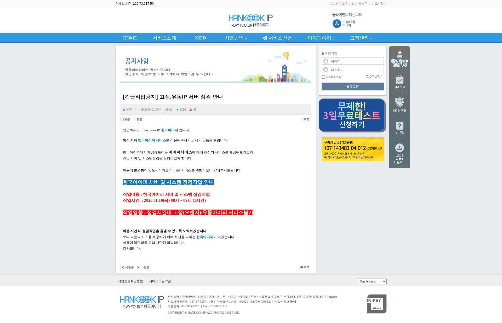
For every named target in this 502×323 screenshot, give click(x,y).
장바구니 (364, 3)
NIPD (202, 38)
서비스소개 (166, 38)
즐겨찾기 (380, 3)
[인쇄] (195, 109)
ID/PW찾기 (376, 76)
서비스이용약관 (160, 281)
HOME (130, 38)
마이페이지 (321, 38)
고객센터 (361, 38)
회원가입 (348, 3)
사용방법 (236, 38)
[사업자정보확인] (285, 301)
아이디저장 (333, 77)
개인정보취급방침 (130, 281)
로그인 (334, 3)
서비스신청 (279, 38)
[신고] (190, 109)
